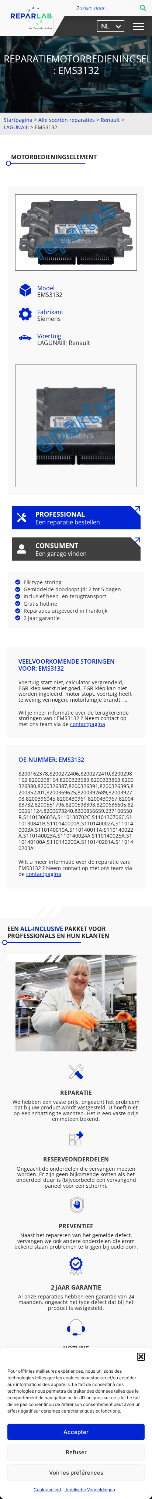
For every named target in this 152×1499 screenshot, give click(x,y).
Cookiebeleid (47, 1489)
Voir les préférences (76, 1472)
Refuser (76, 1452)
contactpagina (87, 724)
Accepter (76, 1431)
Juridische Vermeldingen (90, 1489)
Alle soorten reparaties (66, 119)
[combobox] (106, 8)
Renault (110, 119)
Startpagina (18, 119)
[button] (141, 1357)
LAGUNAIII (16, 127)
